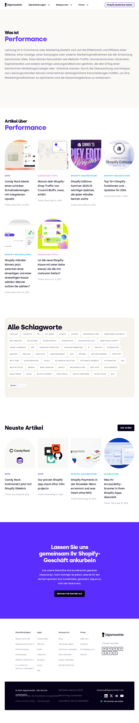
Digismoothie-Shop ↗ (24, 644)
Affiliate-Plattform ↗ (24, 660)
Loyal (39, 665)
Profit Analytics (22, 649)
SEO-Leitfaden (65, 655)
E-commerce (21, 665)
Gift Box (40, 644)
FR (110, 649)
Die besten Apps (66, 644)
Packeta (41, 660)
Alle (38, 670)
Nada (39, 649)
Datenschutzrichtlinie (25, 701)
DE (115, 649)
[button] (39, 5)
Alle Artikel (126, 427)
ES (121, 649)
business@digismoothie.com (110, 690)
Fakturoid (41, 655)
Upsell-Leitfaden (66, 660)
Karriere (84, 644)
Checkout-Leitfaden (68, 649)
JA (104, 653)
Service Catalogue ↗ (24, 668)
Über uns (84, 639)
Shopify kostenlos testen (119, 5)
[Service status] (112, 701)
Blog (61, 639)
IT (109, 653)
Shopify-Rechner (66, 665)
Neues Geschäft (22, 639)
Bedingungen (44, 701)
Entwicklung (20, 655)
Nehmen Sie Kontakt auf (69, 593)
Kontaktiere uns (87, 649)
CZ (115, 653)
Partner (83, 655)
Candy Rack (42, 639)
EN (104, 649)
